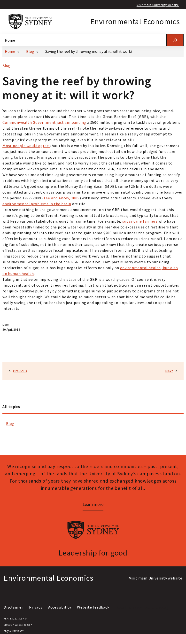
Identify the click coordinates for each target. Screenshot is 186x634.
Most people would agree (26, 145)
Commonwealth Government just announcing (44, 122)
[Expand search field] (175, 40)
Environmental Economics (135, 21)
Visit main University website (158, 5)
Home (10, 51)
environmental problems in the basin (36, 203)
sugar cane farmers (139, 221)
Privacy (35, 607)
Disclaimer (13, 607)
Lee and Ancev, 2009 (62, 198)
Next (169, 370)
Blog (30, 51)
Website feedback (93, 607)
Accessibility (59, 607)
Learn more (93, 504)
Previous (20, 370)
